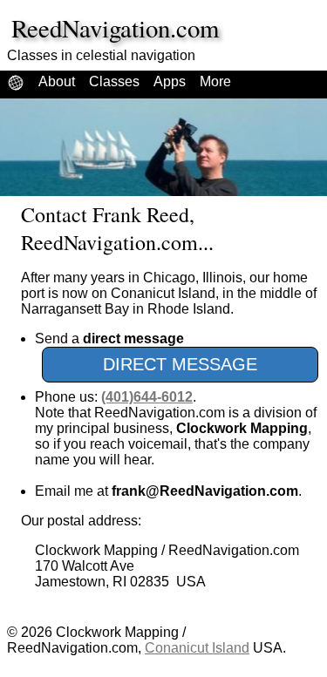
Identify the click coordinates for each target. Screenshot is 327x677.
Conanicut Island (197, 647)
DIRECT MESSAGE (180, 364)
